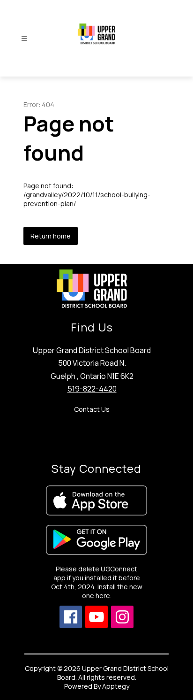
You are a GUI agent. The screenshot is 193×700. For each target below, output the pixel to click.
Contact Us (92, 409)
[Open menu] (24, 38)
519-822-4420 (92, 389)
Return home (50, 235)
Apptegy (115, 686)
